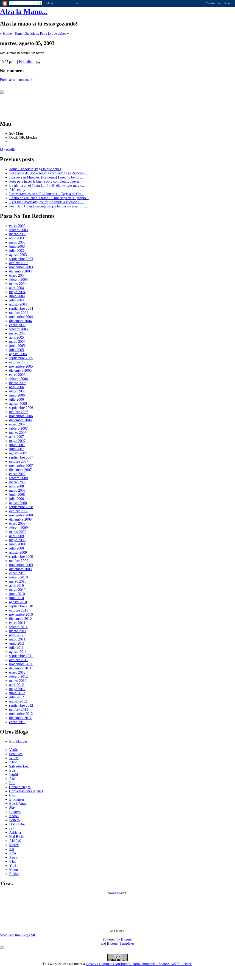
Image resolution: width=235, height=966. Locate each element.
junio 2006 (17, 395)
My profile (7, 149)
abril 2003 (16, 238)
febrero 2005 (18, 329)
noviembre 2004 (21, 317)
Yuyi (12, 865)
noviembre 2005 (21, 366)
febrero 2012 (18, 676)
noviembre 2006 (21, 416)
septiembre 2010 (21, 606)
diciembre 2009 (20, 569)
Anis (12, 779)
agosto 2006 (18, 403)
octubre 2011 (18, 660)
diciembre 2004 (20, 321)
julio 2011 (16, 647)
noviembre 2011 (21, 664)
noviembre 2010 (21, 614)
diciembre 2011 (20, 668)
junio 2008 (17, 494)
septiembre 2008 (21, 507)
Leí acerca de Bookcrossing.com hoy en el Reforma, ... (49, 173)
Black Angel (18, 803)
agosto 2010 (18, 602)
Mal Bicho (17, 837)
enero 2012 (17, 672)
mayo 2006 (17, 391)
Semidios (15, 754)
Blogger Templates (120, 943)
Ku (11, 849)
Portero (14, 820)
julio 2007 (16, 449)
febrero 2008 (18, 478)
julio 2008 (16, 499)
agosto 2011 (18, 652)
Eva (12, 770)
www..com (117, 892)
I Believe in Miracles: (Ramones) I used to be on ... (46, 177)
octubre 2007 (18, 461)
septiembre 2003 (21, 259)
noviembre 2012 (21, 714)
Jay (11, 828)
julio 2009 (16, 548)
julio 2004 (16, 300)
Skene (13, 808)
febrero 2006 (18, 379)
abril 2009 (16, 536)
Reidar (14, 874)
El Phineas (17, 799)
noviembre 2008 (21, 515)
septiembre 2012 (21, 705)
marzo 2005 (17, 333)
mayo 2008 (17, 490)
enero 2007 (17, 424)
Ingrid (13, 774)
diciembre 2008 (20, 519)
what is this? (117, 930)
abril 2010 (16, 585)
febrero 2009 (18, 528)
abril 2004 (16, 288)
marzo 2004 (17, 284)
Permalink (26, 62)
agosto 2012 (18, 701)
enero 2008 (17, 474)
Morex (14, 845)
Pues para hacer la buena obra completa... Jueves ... (46, 181)
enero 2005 (17, 325)
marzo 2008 (17, 482)
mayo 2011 (17, 639)
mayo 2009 (17, 540)
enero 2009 (17, 523)
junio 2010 (17, 594)
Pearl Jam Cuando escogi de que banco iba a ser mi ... (48, 206)
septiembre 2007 (21, 457)
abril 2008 (16, 486)
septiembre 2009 (21, 556)
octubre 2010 (18, 610)
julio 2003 (16, 250)
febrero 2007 (18, 428)
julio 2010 (16, 598)
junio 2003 (17, 246)
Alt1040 (15, 841)
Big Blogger (18, 741)
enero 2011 (17, 623)
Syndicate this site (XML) (18, 935)
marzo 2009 (17, 532)
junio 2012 (17, 693)
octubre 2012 (18, 709)
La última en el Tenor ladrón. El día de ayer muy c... (47, 185)
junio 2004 (17, 296)
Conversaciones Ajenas (26, 791)
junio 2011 (17, 643)
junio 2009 (17, 544)
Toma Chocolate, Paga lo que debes (40, 33)
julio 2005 (16, 350)
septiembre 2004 (21, 308)
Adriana (15, 832)
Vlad (12, 861)
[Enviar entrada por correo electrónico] (37, 62)
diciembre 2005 (20, 370)
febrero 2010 (18, 577)
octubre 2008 (18, 511)
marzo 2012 (17, 681)
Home (7, 33)
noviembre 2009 (21, 565)
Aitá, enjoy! (17, 190)
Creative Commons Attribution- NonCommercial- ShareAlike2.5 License (139, 964)
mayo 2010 (17, 590)
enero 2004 (17, 275)
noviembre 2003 (21, 267)
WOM (14, 758)
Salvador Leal (19, 766)
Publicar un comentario (17, 80)
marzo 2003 (17, 234)
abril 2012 (16, 685)
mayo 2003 (17, 242)
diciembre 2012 (20, 718)
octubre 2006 (18, 412)
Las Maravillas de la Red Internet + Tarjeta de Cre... (46, 194)
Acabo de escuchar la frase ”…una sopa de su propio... (49, 198)
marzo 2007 (17, 432)
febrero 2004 (18, 279)
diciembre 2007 (20, 470)
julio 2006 (16, 399)
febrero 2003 (18, 230)
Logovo (15, 812)
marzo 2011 (17, 631)
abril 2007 (16, 437)
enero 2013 (17, 722)
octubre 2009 (18, 561)
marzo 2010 (17, 581)
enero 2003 (17, 226)
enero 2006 (17, 375)
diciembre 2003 (20, 271)
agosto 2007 (18, 453)
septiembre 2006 (21, 408)
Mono (13, 870)
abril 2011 (16, 635)
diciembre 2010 (20, 618)
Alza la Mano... (24, 11)
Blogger (127, 939)
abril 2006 (16, 387)
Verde (13, 750)
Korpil (14, 816)
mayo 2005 (17, 341)
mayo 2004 (17, 292)
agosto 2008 (18, 503)
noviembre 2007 (21, 465)
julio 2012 (16, 697)
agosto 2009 (18, 552)
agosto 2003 (18, 255)
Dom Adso (17, 824)
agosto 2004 (18, 304)
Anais (13, 857)
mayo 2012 (17, 689)
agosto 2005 (18, 354)
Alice (13, 762)
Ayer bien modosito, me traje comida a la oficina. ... (46, 202)
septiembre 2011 (21, 656)
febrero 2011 (18, 627)
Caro (12, 795)
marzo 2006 (17, 383)
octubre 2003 (18, 263)
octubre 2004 (18, 312)
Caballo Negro (20, 787)
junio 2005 (17, 346)
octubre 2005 (18, 362)
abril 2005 (16, 337)
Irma (12, 853)
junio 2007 (17, 445)
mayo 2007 (17, 441)
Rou (12, 783)
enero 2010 (17, 573)
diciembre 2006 (20, 420)
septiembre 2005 (21, 358)
